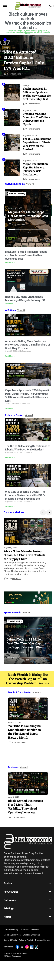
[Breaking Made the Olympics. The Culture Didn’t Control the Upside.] (12, 117)
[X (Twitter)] (22, 947)
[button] (5, 6)
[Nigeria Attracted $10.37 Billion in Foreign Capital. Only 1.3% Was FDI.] (28, 57)
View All (30, 184)
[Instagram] (26, 947)
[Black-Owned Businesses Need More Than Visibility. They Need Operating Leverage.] (28, 783)
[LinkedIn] (31, 947)
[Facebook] (17, 947)
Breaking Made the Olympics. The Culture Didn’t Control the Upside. (36, 119)
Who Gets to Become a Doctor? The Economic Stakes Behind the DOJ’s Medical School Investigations (25, 495)
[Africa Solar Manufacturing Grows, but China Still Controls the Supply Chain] (28, 531)
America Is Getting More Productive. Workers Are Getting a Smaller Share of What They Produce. (27, 345)
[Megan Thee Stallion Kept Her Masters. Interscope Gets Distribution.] (12, 167)
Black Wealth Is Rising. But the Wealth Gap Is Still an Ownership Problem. (28, 679)
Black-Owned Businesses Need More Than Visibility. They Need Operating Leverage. (25, 806)
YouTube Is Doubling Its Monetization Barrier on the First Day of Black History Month (24, 731)
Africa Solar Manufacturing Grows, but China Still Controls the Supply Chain (24, 555)
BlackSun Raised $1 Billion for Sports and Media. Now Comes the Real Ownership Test (37, 94)
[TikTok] (36, 947)
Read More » (9, 262)
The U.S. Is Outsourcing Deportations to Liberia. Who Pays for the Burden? (37, 144)
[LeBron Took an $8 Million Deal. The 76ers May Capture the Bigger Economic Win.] (28, 640)
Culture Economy (17, 194)
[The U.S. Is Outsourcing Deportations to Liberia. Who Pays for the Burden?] (12, 142)
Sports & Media (15, 621)
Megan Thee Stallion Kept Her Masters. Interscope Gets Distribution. (35, 169)
